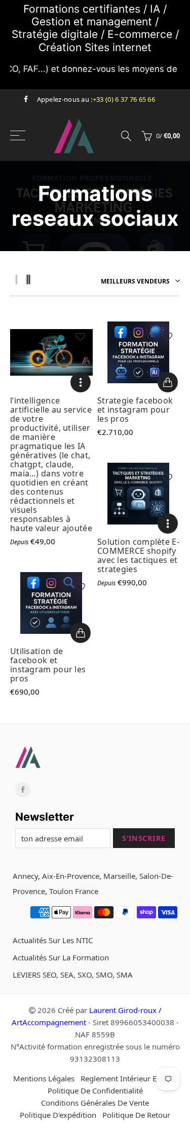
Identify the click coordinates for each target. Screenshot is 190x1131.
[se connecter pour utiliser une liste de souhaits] (80, 336)
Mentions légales (43, 1078)
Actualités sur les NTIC (53, 940)
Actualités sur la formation (61, 957)
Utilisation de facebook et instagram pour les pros (48, 665)
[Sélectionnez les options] (80, 382)
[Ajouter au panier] (168, 382)
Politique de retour (136, 1115)
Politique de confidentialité (95, 1090)
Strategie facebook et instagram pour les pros (135, 409)
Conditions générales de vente (95, 1103)
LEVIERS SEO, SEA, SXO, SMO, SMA (73, 975)
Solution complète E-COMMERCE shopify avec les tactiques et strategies (138, 555)
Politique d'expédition (58, 1115)
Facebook (22, 789)
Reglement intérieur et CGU (129, 1078)
